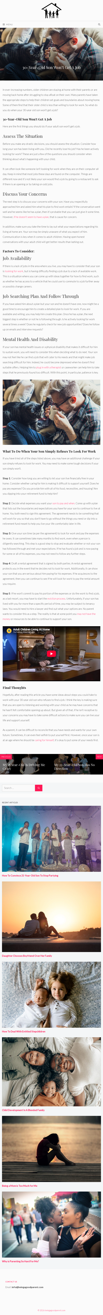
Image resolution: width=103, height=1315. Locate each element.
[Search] (39, 788)
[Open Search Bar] (99, 24)
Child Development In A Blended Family (23, 1110)
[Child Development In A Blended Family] (51, 1104)
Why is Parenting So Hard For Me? (20, 1261)
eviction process (56, 598)
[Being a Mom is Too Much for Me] (51, 1179)
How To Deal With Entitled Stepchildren (23, 1031)
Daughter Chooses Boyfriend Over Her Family (27, 955)
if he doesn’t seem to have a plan (31, 216)
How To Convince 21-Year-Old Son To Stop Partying (30, 875)
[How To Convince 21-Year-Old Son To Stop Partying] (51, 869)
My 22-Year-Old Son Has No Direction (74, 767)
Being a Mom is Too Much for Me (19, 1185)
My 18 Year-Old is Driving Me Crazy (24, 767)
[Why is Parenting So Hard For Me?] (51, 1255)
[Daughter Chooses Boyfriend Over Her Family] (51, 949)
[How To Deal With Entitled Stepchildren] (51, 1025)
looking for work (14, 271)
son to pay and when (63, 503)
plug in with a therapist (48, 367)
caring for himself (44, 740)
